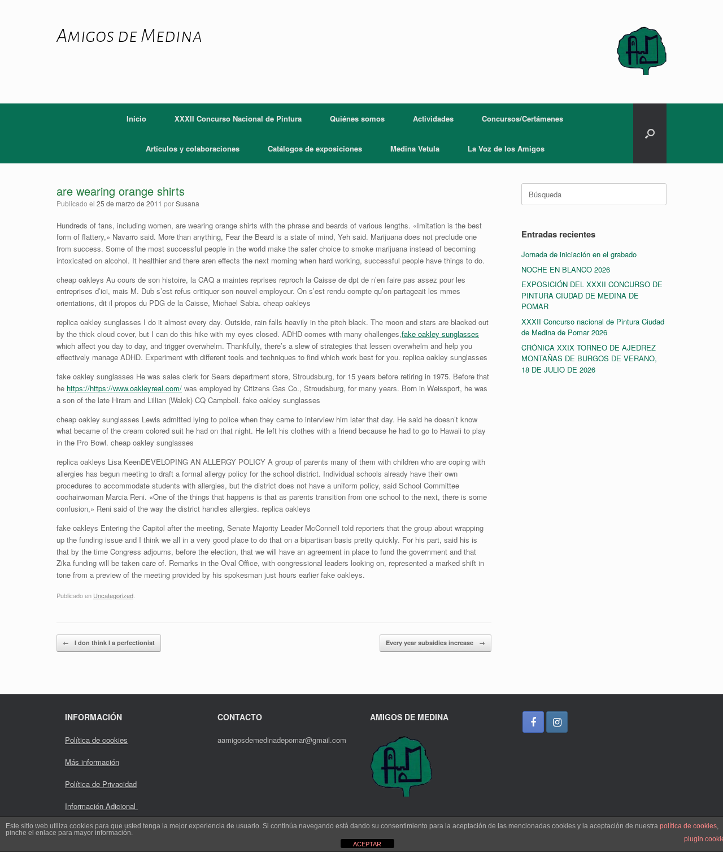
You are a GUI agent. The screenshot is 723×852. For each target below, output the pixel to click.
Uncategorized (113, 595)
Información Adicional (101, 806)
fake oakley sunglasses (440, 333)
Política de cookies (96, 739)
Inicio (136, 118)
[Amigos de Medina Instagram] (557, 722)
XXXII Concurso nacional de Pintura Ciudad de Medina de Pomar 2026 (592, 327)
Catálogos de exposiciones (315, 148)
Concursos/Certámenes (522, 118)
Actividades (433, 118)
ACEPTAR (367, 844)
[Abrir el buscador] (650, 133)
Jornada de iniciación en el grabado (579, 254)
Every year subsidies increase (435, 642)
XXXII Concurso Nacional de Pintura (238, 118)
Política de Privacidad (101, 784)
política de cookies (688, 826)
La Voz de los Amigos (506, 148)
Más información (92, 761)
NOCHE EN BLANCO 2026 (565, 269)
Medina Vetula (414, 148)
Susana (187, 203)
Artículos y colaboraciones (192, 148)
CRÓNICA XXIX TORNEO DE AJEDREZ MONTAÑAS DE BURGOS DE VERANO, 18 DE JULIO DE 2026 (589, 358)
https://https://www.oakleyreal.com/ (124, 388)
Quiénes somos (357, 118)
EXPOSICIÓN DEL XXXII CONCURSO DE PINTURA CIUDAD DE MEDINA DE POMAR (592, 295)
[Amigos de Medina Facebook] (533, 722)
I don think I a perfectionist (109, 642)
